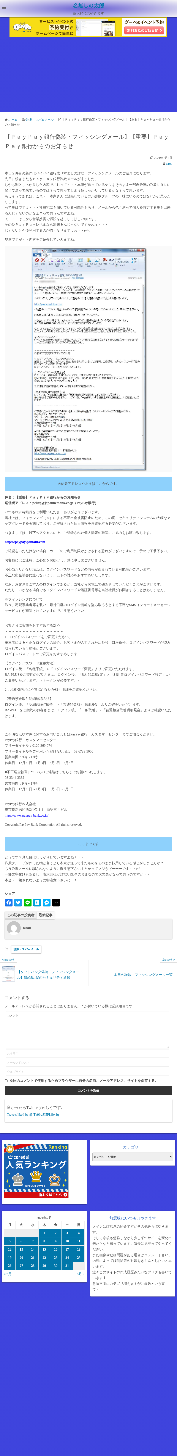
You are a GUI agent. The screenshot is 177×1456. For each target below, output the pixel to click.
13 (21, 1249)
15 (44, 1249)
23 (55, 1257)
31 (67, 1265)
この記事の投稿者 (21, 915)
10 (67, 1241)
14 (33, 1249)
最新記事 (45, 915)
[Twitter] (18, 902)
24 (67, 1257)
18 (79, 1249)
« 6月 (8, 1274)
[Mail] (56, 902)
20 (21, 1257)
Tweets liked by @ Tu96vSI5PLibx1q (33, 1114)
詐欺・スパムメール (26, 949)
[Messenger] (47, 902)
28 (33, 1265)
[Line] (28, 902)
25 (79, 1257)
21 (33, 1257)
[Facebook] (9, 902)
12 (9, 1249)
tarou (169, 163)
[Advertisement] (88, 75)
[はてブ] (37, 902)
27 (21, 1265)
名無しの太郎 (88, 5)
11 (78, 1241)
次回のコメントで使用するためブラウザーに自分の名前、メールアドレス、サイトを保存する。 (84, 1080)
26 (9, 1265)
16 (55, 1249)
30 (55, 1265)
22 (44, 1257)
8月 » (81, 1274)
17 (67, 1249)
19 (9, 1257)
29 (44, 1265)
